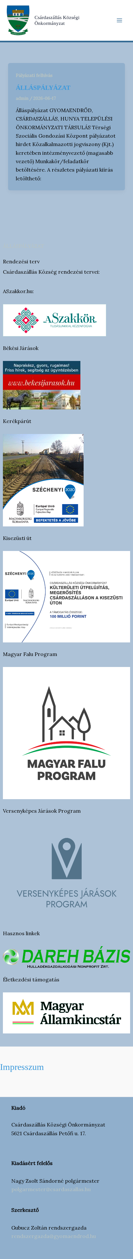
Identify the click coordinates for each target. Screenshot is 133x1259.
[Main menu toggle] (119, 20)
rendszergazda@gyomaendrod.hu (53, 1236)
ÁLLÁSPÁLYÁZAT (23, 246)
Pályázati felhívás (34, 75)
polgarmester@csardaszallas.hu (51, 1189)
